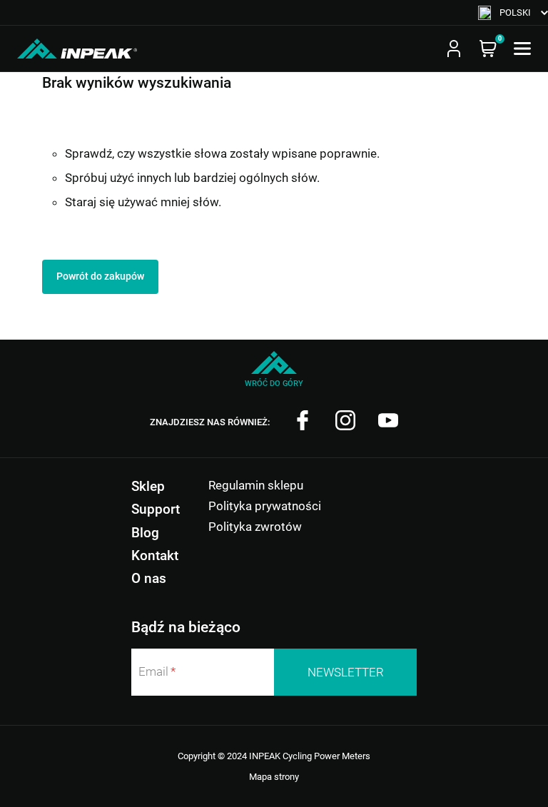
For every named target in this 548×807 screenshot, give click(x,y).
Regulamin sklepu (255, 485)
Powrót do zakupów (100, 276)
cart (488, 48)
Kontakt (154, 555)
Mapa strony (274, 776)
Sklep (148, 486)
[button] (513, 12)
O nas (148, 578)
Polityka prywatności (264, 506)
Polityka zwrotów (255, 526)
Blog (145, 532)
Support (155, 509)
